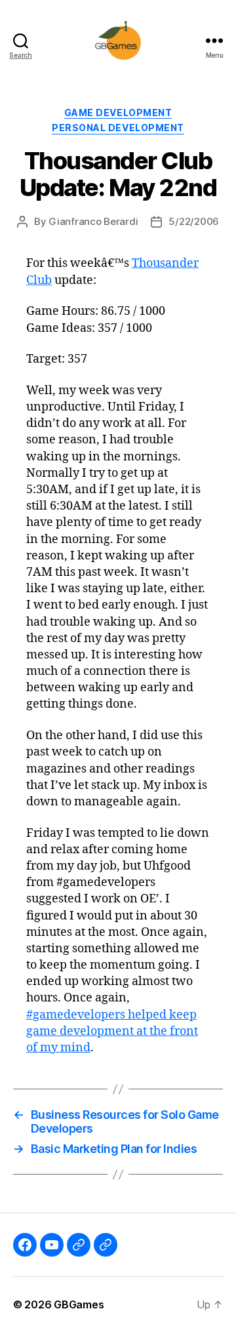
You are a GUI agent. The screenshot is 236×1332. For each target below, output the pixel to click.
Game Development (118, 112)
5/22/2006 (193, 221)
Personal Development (118, 127)
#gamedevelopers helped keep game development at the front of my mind (112, 1031)
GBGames (79, 1304)
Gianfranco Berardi (93, 221)
